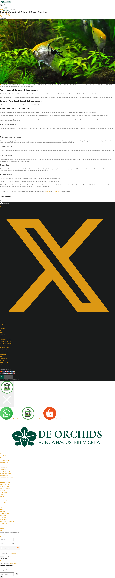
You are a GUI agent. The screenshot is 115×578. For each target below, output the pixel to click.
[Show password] (13, 543)
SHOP (1, 336)
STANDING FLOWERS (5, 482)
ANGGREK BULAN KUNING (5, 17)
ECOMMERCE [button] (5, 492)
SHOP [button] (3, 458)
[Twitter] (57, 322)
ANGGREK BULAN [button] (6, 460)
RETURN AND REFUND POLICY (7, 521)
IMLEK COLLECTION (4, 486)
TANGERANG (3, 502)
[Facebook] (1, 207)
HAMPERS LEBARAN (4, 484)
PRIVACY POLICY (4, 352)
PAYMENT (2, 356)
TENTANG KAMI (3, 523)
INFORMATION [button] (5, 513)
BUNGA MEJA (3, 490)
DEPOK (1, 507)
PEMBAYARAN (3, 526)
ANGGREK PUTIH (4, 462)
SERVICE (2, 360)
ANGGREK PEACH (4, 475)
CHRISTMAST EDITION (5, 488)
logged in (7, 200)
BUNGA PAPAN (3, 480)
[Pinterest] (2, 324)
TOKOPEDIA (2, 328)
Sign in (2, 556)
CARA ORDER (3, 515)
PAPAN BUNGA (3, 345)
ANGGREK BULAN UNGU (5, 339)
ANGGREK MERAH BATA (5, 473)
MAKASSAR (2, 511)
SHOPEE (2, 330)
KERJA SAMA (3, 517)
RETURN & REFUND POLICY (6, 351)
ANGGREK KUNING (4, 469)
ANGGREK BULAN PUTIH (5, 341)
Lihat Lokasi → (8, 376)
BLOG (1, 530)
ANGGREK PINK (3, 467)
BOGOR (1, 509)
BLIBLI (1, 332)
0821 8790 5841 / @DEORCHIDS (7, 366)
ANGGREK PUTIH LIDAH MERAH (7, 464)
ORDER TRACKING (4, 362)
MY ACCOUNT (3, 455)
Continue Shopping (14, 563)
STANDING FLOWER (4, 347)
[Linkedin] (1, 324)
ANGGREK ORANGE (4, 479)
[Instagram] (4, 324)
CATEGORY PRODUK (4, 337)
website (47, 191)
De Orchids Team (5, 14)
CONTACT (2, 528)
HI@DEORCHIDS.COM (5, 367)
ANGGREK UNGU (4, 466)
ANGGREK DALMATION (5, 471)
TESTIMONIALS (3, 358)
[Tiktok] (5, 324)
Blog (2, 16)
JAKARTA (2, 504)
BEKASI (1, 506)
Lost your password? (12, 553)
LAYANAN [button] (4, 500)
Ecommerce (56, 191)
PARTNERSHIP (3, 354)
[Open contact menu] (7, 394)
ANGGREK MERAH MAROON (6, 477)
